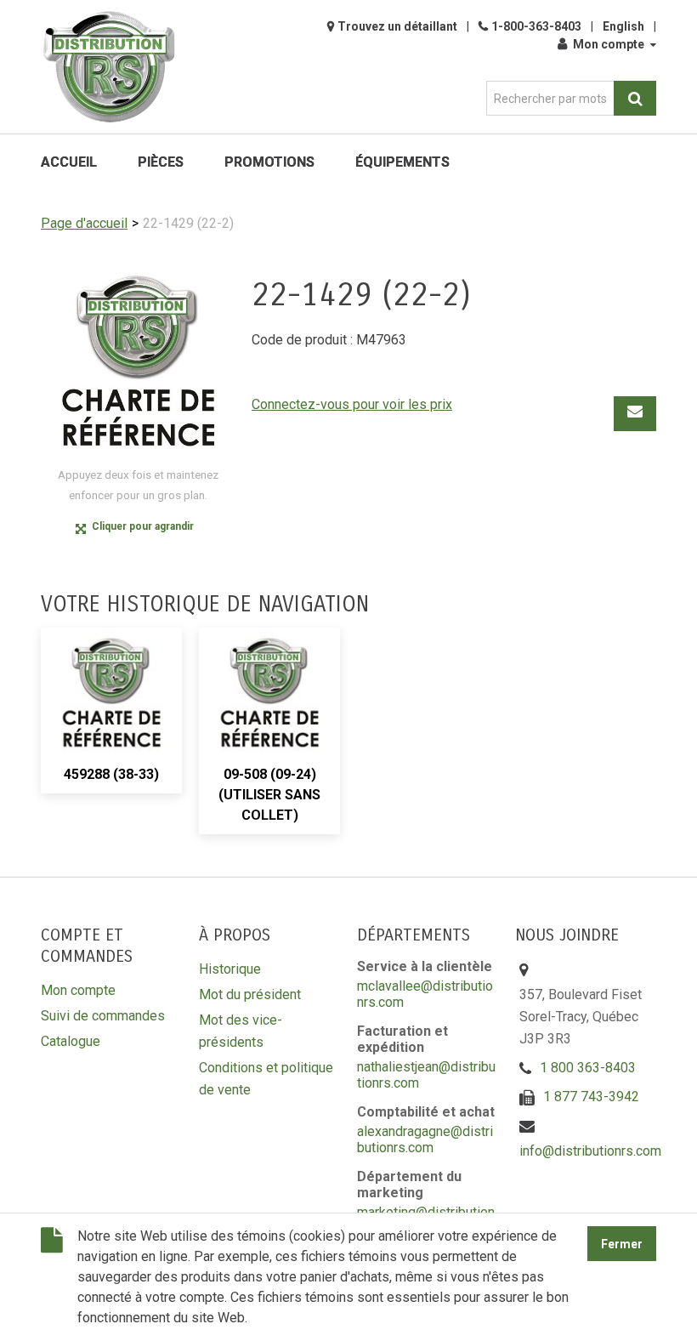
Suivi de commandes (103, 1016)
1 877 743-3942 (591, 1096)
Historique (230, 969)
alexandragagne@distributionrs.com (425, 1139)
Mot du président (250, 994)
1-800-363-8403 (536, 26)
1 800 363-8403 (588, 1068)
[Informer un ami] (635, 413)
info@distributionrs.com (590, 1151)
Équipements (402, 162)
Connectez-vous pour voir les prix (352, 404)
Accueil (69, 162)
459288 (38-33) (111, 774)
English (623, 26)
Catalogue (70, 1041)
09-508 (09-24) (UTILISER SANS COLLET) (269, 794)
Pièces (161, 162)
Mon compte (608, 44)
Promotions (269, 162)
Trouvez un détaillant (397, 26)
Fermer (622, 1244)
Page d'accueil (84, 223)
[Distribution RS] (109, 67)
